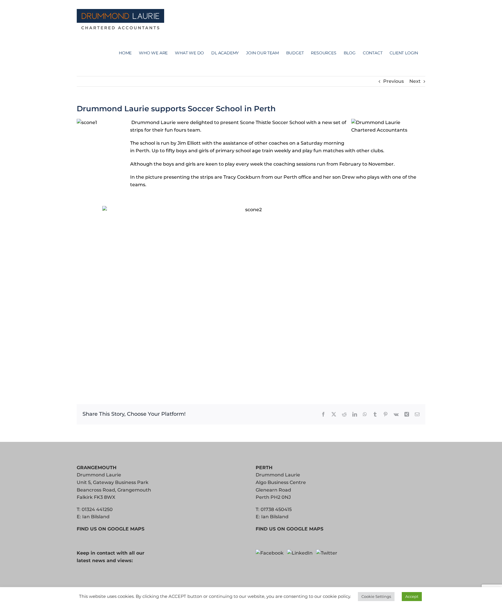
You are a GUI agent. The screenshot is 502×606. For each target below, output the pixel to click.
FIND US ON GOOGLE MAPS (110, 529)
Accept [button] (411, 596)
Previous (393, 81)
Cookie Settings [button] (376, 596)
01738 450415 (276, 509)
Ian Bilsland (96, 516)
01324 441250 (97, 509)
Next (415, 81)
